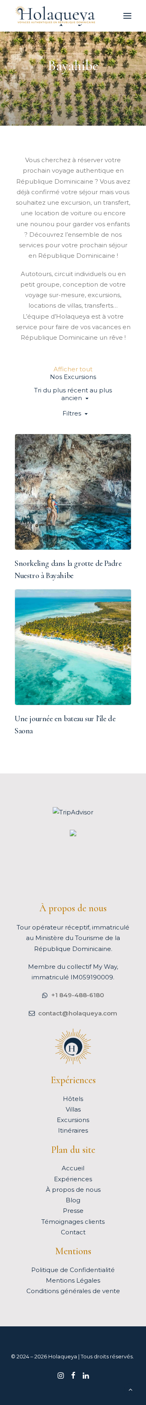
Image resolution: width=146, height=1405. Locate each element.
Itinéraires (73, 1130)
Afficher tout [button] (73, 369)
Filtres (71, 413)
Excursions (73, 1120)
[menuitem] (73, 369)
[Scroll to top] (130, 1389)
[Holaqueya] (55, 16)
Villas (73, 1109)
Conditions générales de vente (73, 1291)
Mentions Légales (73, 1280)
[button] (127, 16)
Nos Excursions (48, 533)
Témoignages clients (73, 1221)
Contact (73, 1232)
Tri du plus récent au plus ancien (73, 394)
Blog (73, 1200)
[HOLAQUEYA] (73, 834)
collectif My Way (92, 966)
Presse (73, 1210)
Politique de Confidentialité (73, 1270)
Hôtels (73, 1099)
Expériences (73, 1179)
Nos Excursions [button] (73, 377)
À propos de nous (73, 1189)
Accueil (73, 1168)
